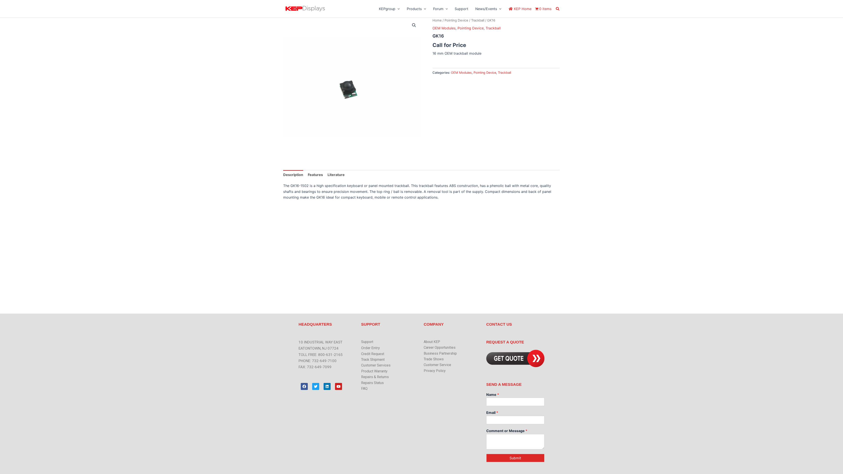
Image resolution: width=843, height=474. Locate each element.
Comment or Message (506, 431)
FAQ (364, 388)
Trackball (477, 20)
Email (492, 412)
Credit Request (372, 354)
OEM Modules (444, 28)
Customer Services (376, 365)
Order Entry (370, 348)
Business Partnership (440, 353)
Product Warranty (374, 371)
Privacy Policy (435, 371)
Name (492, 394)
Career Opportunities (440, 347)
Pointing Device (456, 20)
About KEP (432, 342)
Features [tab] (315, 174)
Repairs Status (372, 383)
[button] (397, 9)
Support (367, 342)
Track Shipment (373, 359)
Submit (515, 458)
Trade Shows (434, 359)
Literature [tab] (336, 174)
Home (437, 20)
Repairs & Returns (375, 377)
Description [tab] (293, 174)
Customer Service (437, 365)
